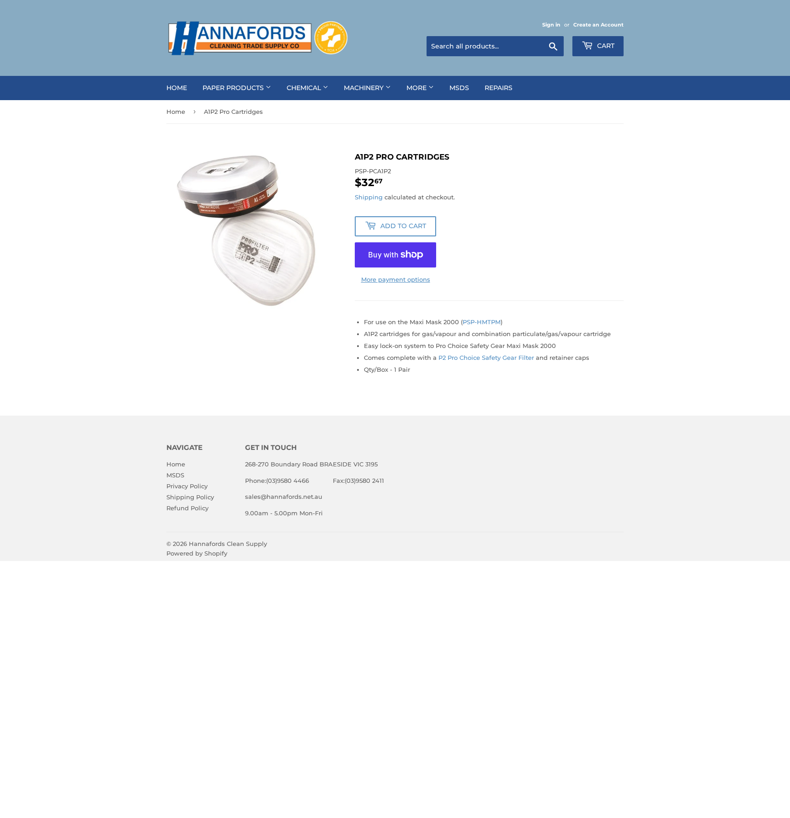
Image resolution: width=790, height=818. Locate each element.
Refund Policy (187, 508)
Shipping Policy (190, 497)
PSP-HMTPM (482, 322)
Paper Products (234, 88)
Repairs (498, 88)
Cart (604, 46)
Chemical (305, 88)
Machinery (364, 88)
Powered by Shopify (196, 553)
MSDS (459, 88)
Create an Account (598, 24)
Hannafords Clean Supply (228, 543)
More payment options (395, 279)
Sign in (551, 24)
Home (176, 88)
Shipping (369, 197)
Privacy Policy (187, 486)
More (417, 88)
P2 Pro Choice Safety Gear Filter (486, 357)
